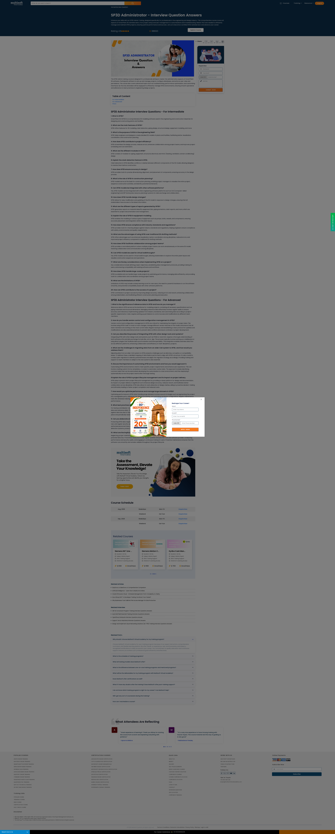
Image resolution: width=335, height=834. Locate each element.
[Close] (201, 399)
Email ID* (174, 413)
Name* (174, 406)
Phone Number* (176, 420)
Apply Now (185, 429)
